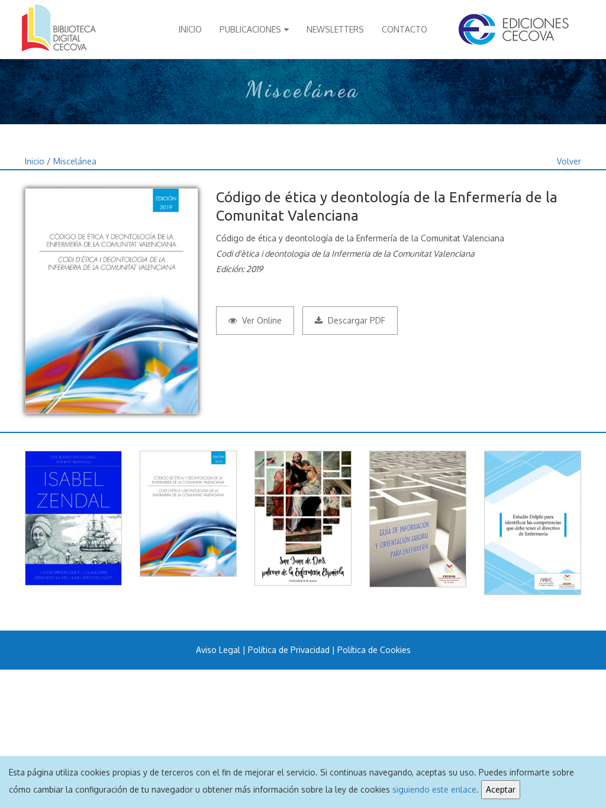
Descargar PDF (355, 320)
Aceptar (500, 789)
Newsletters (335, 29)
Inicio (190, 29)
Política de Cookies (374, 650)
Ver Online (261, 320)
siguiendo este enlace (434, 789)
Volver (569, 161)
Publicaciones (250, 29)
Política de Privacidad (289, 650)
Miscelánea (74, 161)
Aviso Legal (218, 650)
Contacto (404, 29)
